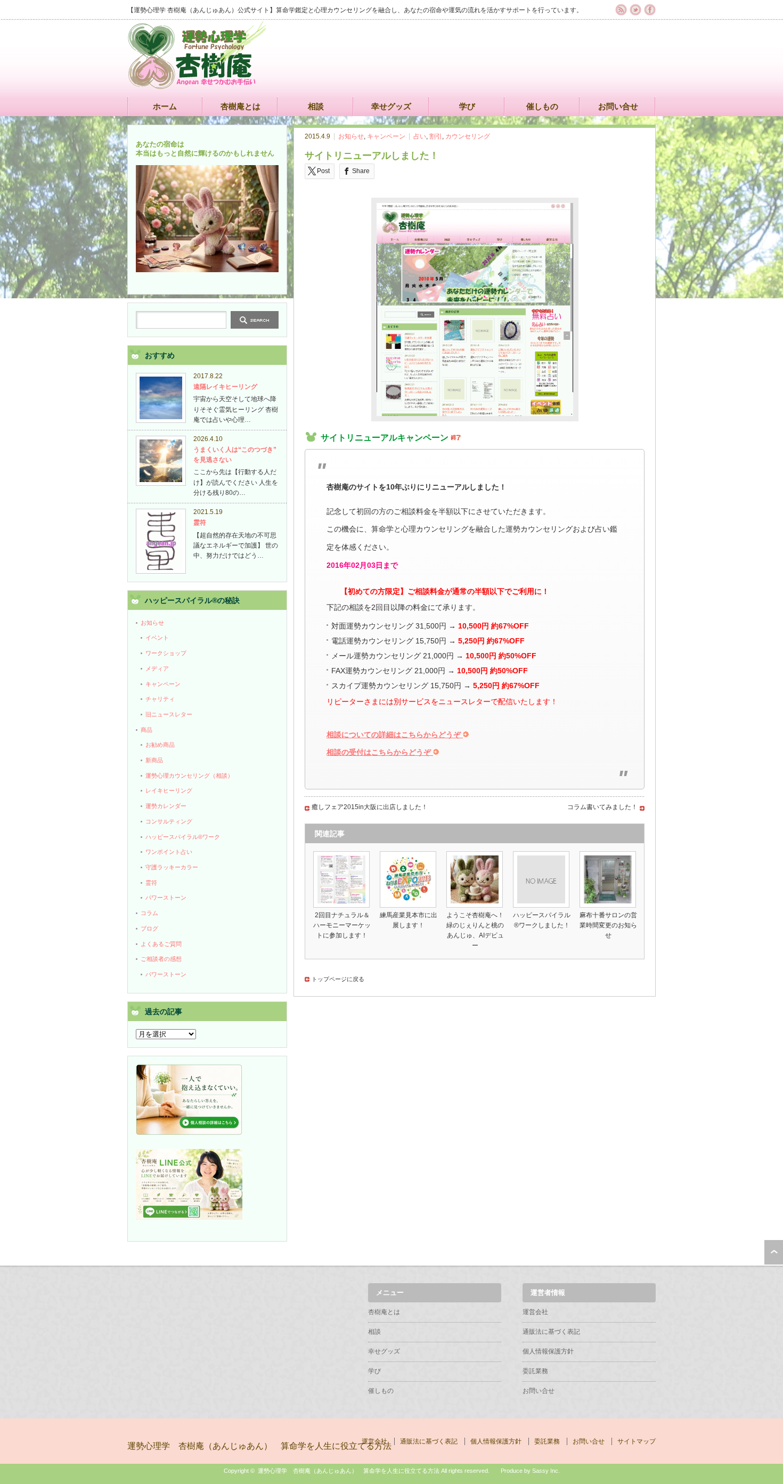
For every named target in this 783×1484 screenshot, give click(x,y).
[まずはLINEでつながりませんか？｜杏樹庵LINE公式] (189, 1217)
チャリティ (160, 699)
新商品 (154, 760)
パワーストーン (165, 897)
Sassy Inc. (546, 1470)
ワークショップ (165, 653)
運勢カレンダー (165, 806)
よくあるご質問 (161, 944)
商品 (146, 730)
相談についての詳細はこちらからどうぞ (395, 734)
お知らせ (351, 136)
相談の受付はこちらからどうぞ (380, 752)
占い (419, 136)
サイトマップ (636, 1441)
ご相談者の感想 (161, 959)
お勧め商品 (160, 744)
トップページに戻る (338, 979)
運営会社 (535, 1312)
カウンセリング (467, 136)
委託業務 (535, 1371)
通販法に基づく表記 (551, 1331)
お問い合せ (618, 106)
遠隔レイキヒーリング (225, 386)
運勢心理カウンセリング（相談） (189, 775)
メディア (157, 668)
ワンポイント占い (168, 852)
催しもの (542, 106)
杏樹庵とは (240, 106)
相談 (316, 106)
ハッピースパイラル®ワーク (182, 837)
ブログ (149, 928)
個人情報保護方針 (548, 1351)
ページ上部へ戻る (773, 1252)
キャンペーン (386, 136)
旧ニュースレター (168, 714)
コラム (149, 913)
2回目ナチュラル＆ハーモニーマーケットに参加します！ (342, 925)
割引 (435, 136)
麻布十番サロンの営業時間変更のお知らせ (608, 925)
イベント (157, 637)
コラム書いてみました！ (602, 807)
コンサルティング (168, 821)
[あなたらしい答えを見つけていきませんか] (189, 1133)
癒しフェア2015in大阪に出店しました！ (370, 807)
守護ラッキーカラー (171, 867)
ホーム (165, 106)
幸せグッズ (391, 106)
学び (467, 106)
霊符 (199, 522)
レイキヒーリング (168, 790)
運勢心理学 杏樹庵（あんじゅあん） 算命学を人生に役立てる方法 (259, 1445)
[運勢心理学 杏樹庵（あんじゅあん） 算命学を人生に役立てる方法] (197, 84)
